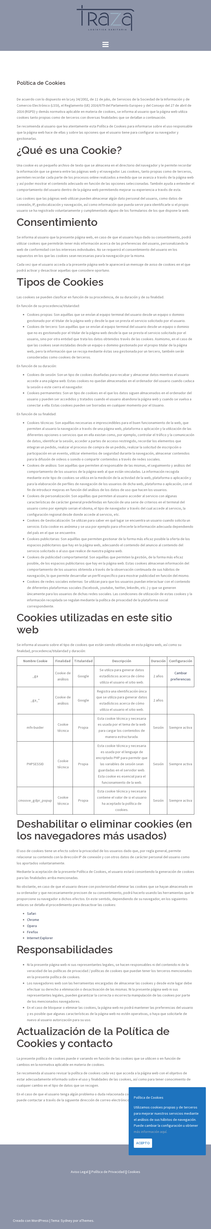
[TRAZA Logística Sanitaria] (105, 19)
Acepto (143, 1143)
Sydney (66, 1220)
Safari (31, 913)
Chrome (33, 919)
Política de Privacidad (108, 1171)
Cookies (134, 1171)
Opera (32, 925)
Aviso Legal (79, 1171)
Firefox (32, 932)
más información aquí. (150, 1131)
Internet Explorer (40, 938)
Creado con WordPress (31, 1220)
